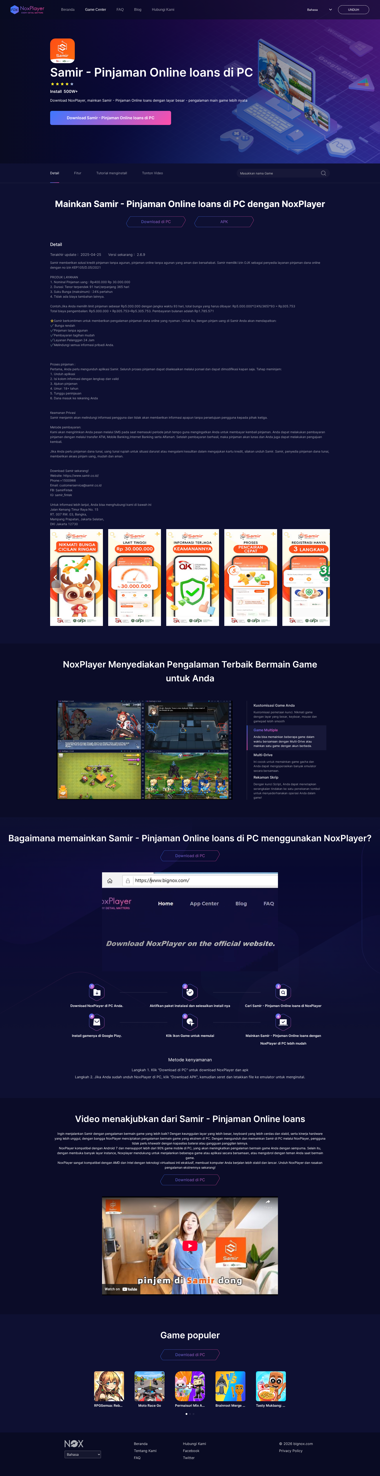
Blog (137, 9)
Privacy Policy (291, 1450)
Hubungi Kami (163, 9)
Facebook (191, 1450)
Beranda (68, 9)
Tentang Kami (145, 1450)
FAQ (120, 9)
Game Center (95, 9)
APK (224, 221)
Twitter (189, 1458)
